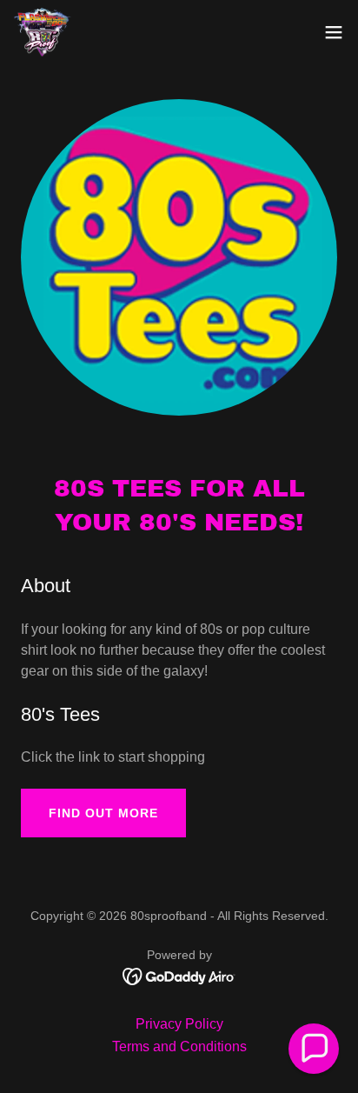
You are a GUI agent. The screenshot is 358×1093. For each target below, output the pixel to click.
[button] (333, 32)
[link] (42, 32)
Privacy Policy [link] (179, 1023)
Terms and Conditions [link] (179, 1046)
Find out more (103, 813)
